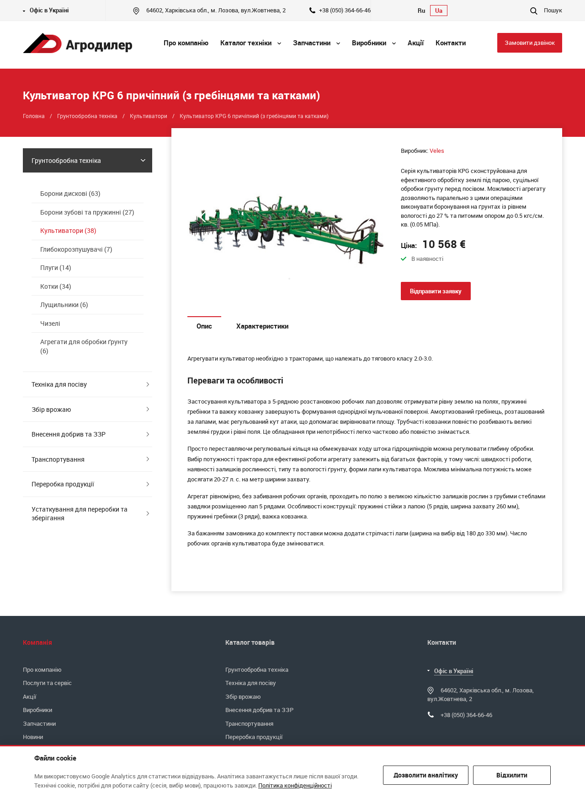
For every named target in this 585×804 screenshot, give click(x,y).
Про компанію (42, 669)
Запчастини (312, 42)
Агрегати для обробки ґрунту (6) (84, 346)
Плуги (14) (55, 267)
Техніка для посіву (59, 384)
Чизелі (50, 323)
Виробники (370, 42)
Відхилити (511, 775)
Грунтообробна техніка (66, 160)
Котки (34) (55, 286)
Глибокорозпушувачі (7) (76, 249)
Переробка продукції (63, 484)
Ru (421, 10)
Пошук (552, 10)
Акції (29, 696)
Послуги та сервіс (47, 683)
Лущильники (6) (64, 304)
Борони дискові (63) (70, 193)
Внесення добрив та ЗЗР (69, 434)
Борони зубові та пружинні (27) (87, 212)
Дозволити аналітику (426, 775)
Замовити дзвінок (530, 42)
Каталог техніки (246, 42)
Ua (438, 10)
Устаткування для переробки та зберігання (80, 514)
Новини (33, 737)
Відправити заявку (436, 291)
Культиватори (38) (68, 230)
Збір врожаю (51, 409)
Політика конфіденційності (295, 785)
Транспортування (58, 459)
